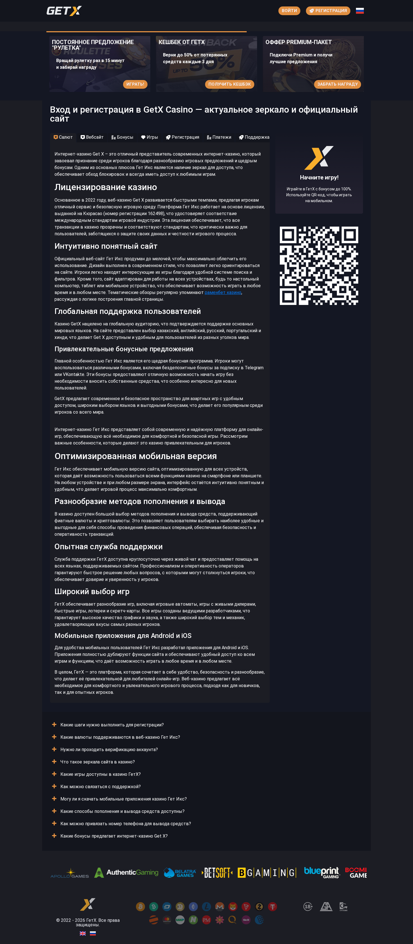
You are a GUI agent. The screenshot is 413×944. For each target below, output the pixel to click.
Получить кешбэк (229, 84)
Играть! (135, 84)
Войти (289, 10)
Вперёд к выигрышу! (319, 190)
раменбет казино (223, 292)
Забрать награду (337, 84)
